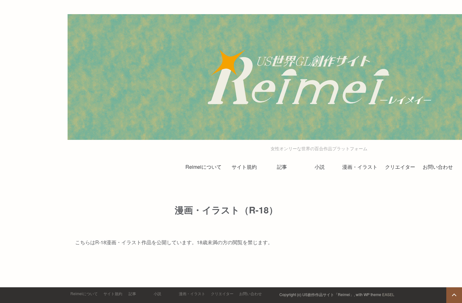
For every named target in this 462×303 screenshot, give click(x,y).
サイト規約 (244, 166)
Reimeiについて (203, 166)
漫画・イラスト (359, 166)
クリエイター (400, 166)
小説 (320, 166)
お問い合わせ (438, 166)
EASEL (388, 294)
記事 (282, 166)
